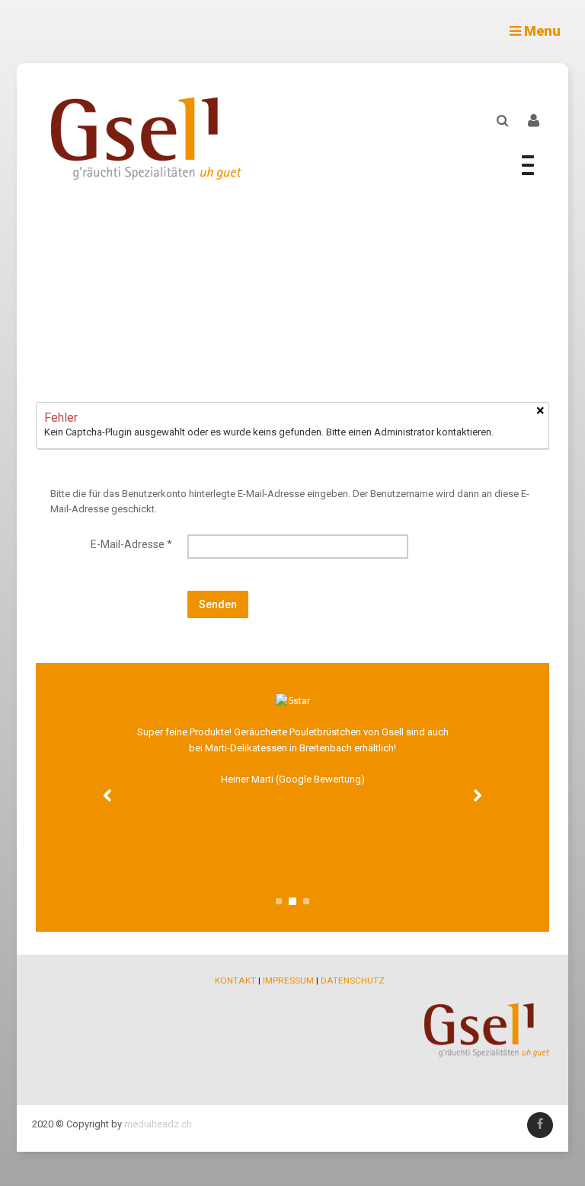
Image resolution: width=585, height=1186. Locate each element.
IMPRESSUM (288, 980)
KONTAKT (235, 980)
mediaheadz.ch (158, 1124)
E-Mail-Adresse (131, 544)
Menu (541, 31)
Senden (218, 604)
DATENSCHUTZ (353, 980)
